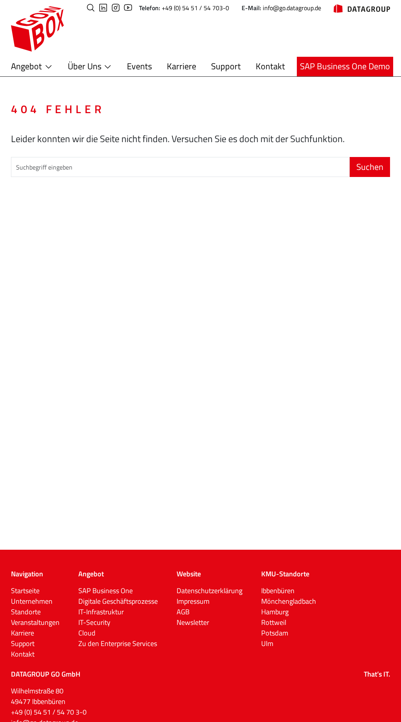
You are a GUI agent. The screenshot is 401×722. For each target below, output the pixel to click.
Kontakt (270, 66)
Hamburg (275, 611)
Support (226, 66)
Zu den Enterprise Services (117, 643)
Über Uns (84, 66)
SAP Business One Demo (345, 66)
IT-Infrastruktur (101, 611)
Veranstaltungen (35, 622)
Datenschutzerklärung (209, 590)
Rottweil (273, 622)
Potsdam (274, 633)
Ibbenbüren (277, 590)
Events (139, 66)
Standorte (26, 611)
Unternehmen (31, 601)
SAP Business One (105, 590)
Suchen (369, 166)
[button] (90, 7)
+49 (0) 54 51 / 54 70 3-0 (49, 712)
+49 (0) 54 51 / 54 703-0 (195, 8)
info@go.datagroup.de (292, 8)
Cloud (87, 633)
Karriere (181, 66)
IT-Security (94, 622)
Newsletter (193, 622)
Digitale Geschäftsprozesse (118, 601)
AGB (183, 611)
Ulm (267, 643)
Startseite (25, 590)
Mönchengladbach (288, 601)
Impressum (193, 601)
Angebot (26, 66)
